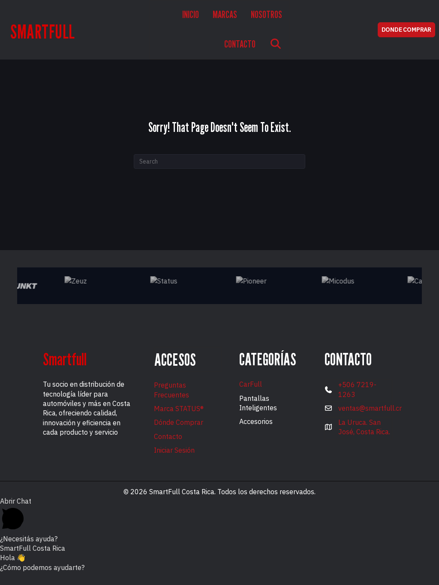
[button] (275, 45)
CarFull (250, 384)
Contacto (168, 436)
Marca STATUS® (179, 408)
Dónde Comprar (178, 422)
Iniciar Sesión (174, 450)
